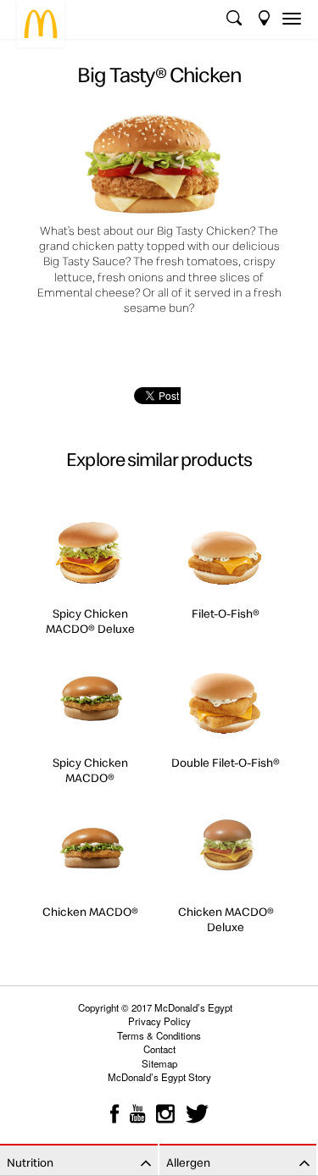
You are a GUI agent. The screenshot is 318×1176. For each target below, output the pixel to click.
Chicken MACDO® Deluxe (226, 919)
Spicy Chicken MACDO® (90, 770)
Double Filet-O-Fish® (225, 762)
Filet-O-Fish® (225, 613)
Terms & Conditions (159, 1035)
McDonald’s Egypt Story (159, 1077)
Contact (159, 1049)
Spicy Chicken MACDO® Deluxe (90, 621)
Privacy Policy (159, 1021)
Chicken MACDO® (90, 911)
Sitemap (159, 1063)
